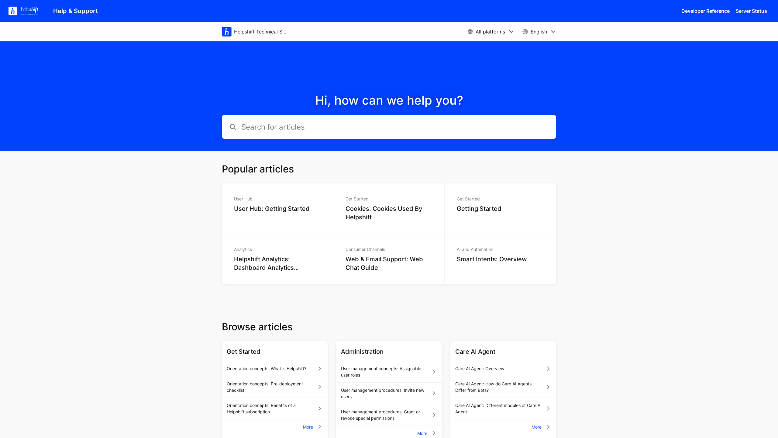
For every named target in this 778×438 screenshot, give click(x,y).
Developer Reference (705, 11)
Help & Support (75, 11)
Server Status (751, 11)
